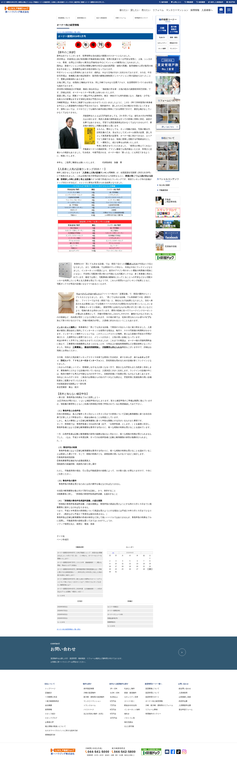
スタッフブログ (51, 718)
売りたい (146, 10)
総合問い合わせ (185, 688)
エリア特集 (162, 29)
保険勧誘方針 (50, 735)
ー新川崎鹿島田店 (52, 701)
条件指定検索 (89, 688)
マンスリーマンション (177, 10)
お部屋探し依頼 (185, 697)
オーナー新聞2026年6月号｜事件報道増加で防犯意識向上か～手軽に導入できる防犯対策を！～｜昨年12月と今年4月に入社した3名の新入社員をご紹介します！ (79, 572)
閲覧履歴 (190, 2)
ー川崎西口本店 (51, 697)
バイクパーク (89, 709)
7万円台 (113, 705)
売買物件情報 (171, 246)
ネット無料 (162, 48)
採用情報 (194, 10)
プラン (162, 119)
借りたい (123, 10)
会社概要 (173, 156)
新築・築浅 (173, 37)
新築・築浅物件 (130, 693)
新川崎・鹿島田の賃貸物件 (94, 697)
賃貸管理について (152, 693)
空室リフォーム (121, 18)
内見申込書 (183, 701)
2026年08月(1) (62, 607)
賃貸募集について (64, 18)
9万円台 (113, 714)
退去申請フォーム (186, 709)
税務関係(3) (111, 622)
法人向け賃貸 (164, 185)
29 (150, 569)
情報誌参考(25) (113, 618)
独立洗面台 (128, 722)
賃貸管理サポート (152, 697)
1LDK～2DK (114, 693)
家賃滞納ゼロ (81, 18)
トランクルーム (90, 705)
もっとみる (61, 595)
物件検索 (164, 2)
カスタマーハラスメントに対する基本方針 (61, 730)
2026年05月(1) (62, 618)
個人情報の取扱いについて (55, 726)
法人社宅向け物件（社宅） (94, 714)
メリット (162, 109)
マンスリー (173, 48)
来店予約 (232, 2)
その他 (174, 119)
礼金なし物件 (129, 688)
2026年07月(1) (62, 610)
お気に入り (177, 2)
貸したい (134, 10)
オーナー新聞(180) (114, 610)
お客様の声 (162, 156)
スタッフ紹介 (172, 146)
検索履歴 (202, 2)
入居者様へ (207, 10)
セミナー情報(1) (113, 607)
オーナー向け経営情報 (154, 701)
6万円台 (113, 701)
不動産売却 (163, 190)
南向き (126, 714)
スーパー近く (129, 701)
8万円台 (113, 709)
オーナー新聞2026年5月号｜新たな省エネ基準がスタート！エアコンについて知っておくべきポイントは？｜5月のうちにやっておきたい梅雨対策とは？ (79, 582)
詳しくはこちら (168, 127)
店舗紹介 (48, 693)
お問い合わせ (162, 165)
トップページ (50, 688)
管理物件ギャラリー (141, 18)
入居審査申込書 (185, 705)
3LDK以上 (114, 697)
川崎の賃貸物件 (90, 693)
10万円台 (113, 718)
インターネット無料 (132, 709)
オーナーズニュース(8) (115, 614)
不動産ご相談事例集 (171, 200)
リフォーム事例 (151, 709)
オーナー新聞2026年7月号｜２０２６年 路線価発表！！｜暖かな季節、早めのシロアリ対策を (79, 564)
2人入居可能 (129, 726)
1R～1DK (113, 688)
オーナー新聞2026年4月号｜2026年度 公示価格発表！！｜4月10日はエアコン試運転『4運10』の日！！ (79, 590)
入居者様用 (183, 693)
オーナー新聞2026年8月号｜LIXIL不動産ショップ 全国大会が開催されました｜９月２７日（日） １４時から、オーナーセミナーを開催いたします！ (79, 555)
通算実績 (174, 109)
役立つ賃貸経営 (101, 18)
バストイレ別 (129, 718)
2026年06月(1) (62, 614)
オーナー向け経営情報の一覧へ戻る (68, 32)
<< (113, 553)
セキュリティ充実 (131, 697)
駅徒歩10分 (174, 43)
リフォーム (158, 10)
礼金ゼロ (162, 37)
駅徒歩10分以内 (130, 705)
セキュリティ (162, 43)
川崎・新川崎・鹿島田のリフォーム (159, 705)
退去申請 (173, 165)
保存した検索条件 (216, 2)
